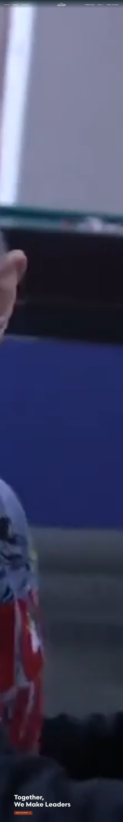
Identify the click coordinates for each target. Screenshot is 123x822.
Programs (15, 4)
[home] (61, 5)
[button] (100, 4)
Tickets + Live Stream (113, 4)
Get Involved (25, 4)
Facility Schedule (90, 4)
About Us (7, 4)
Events (100, 4)
